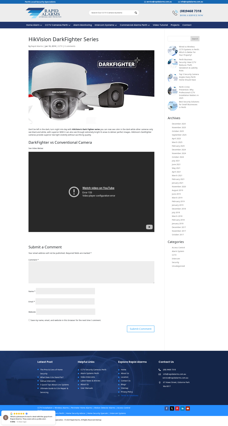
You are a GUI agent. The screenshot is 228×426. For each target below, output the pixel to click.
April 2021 (176, 172)
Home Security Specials (97, 413)
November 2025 (179, 127)
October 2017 (178, 234)
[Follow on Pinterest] (177, 408)
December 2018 (179, 208)
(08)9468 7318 (190, 11)
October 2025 (178, 131)
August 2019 (177, 190)
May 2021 (176, 168)
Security (175, 262)
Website (32, 312)
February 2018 (178, 220)
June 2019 (176, 194)
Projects (175, 25)
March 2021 (177, 175)
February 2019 (178, 201)
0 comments (70, 46)
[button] (55, 410)
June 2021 (176, 164)
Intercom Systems (104, 25)
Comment (33, 260)
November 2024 (179, 153)
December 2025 (179, 123)
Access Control (178, 247)
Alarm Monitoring (82, 25)
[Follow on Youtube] (188, 408)
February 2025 (178, 146)
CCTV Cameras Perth (56, 25)
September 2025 (179, 135)
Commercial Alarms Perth (133, 25)
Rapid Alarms (37, 46)
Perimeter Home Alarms (81, 407)
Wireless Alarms (62, 407)
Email (31, 301)
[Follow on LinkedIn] (182, 408)
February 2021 (178, 179)
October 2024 (178, 157)
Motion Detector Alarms (104, 407)
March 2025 (177, 142)
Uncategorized (178, 266)
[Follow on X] (172, 408)
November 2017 (179, 231)
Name (31, 291)
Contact (186, 25)
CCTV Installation (45, 407)
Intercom (176, 258)
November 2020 (179, 186)
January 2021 (177, 183)
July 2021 (176, 160)
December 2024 (179, 149)
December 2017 (179, 227)
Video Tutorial (160, 25)
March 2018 (177, 216)
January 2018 (177, 223)
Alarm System (178, 251)
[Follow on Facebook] (167, 408)
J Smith (13, 422)
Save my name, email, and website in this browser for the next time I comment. (66, 320)
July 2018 (176, 212)
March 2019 (177, 197)
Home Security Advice (75, 413)
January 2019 (177, 205)
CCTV (60, 46)
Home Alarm (32, 25)
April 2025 (176, 138)
